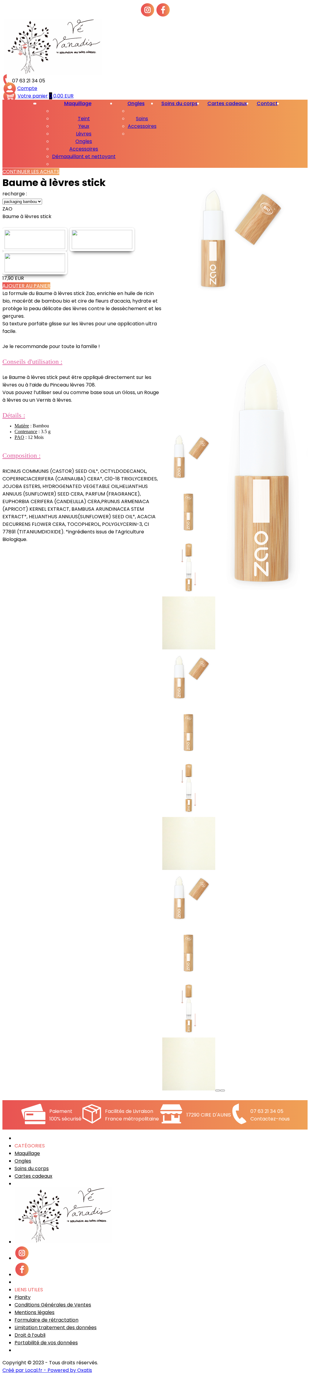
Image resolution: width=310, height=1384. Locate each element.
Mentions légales (34, 1312)
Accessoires (83, 148)
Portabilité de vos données (46, 1342)
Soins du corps (179, 103)
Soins (142, 118)
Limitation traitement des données (56, 1327)
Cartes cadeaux (227, 103)
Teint (84, 118)
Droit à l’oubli (30, 1335)
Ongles (83, 141)
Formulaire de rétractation (46, 1319)
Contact (267, 103)
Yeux (83, 126)
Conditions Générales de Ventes (53, 1304)
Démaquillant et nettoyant (84, 156)
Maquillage (77, 103)
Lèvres (83, 133)
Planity (23, 1297)
